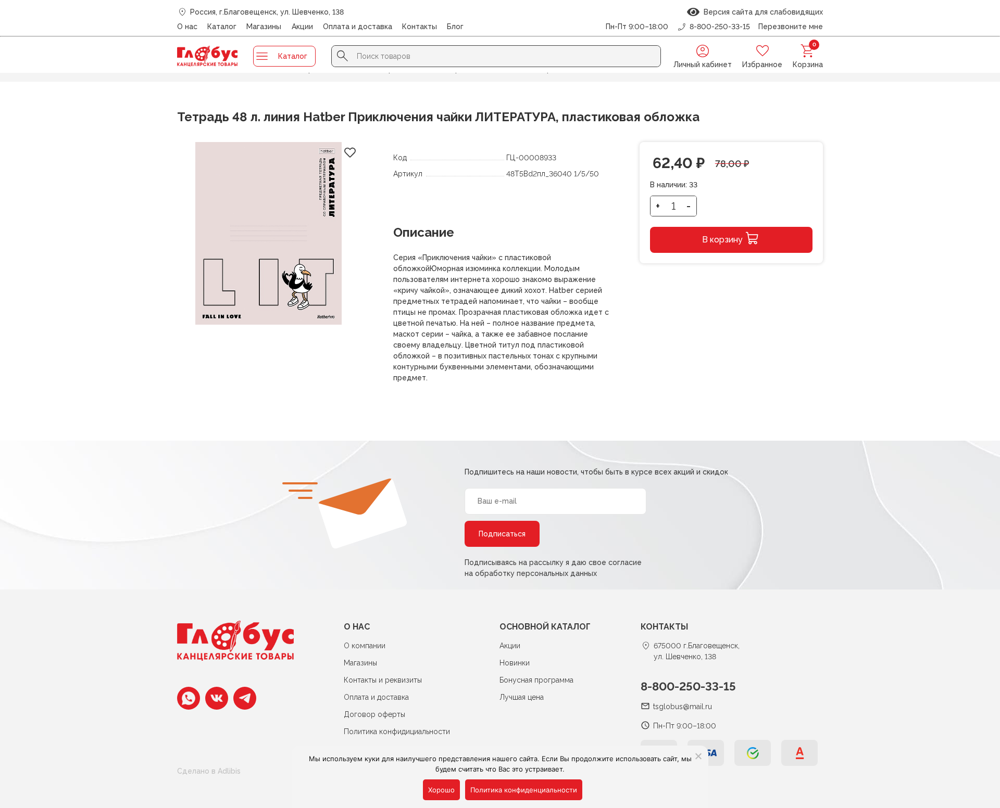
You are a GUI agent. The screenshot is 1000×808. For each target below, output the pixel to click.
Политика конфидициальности (397, 731)
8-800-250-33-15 (688, 686)
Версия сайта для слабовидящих (761, 12)
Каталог (221, 26)
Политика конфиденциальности (523, 790)
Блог (455, 26)
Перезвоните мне (790, 26)
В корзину (722, 240)
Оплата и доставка (357, 26)
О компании (364, 646)
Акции (302, 26)
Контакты (419, 26)
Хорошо (441, 790)
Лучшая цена (521, 697)
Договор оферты (374, 714)
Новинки (514, 663)
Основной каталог (545, 627)
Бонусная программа (536, 680)
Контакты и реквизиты (383, 680)
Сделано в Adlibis (209, 771)
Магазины (263, 26)
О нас (187, 26)
